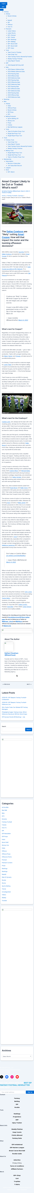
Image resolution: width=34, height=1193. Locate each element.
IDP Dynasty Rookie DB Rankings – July (13, 717)
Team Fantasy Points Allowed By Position (20, 56)
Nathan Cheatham (5, 1072)
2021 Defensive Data (14, 91)
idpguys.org (7, 626)
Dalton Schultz (17, 477)
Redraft (10, 20)
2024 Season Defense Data (16, 69)
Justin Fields (7, 364)
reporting (21, 252)
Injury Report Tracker (14, 61)
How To (10, 27)
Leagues (8, 167)
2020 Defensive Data (14, 97)
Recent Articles (12, 16)
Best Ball (4, 810)
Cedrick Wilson (14, 471)
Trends (4, 889)
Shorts (4, 883)
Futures (10, 125)
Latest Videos (12, 31)
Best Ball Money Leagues (15, 127)
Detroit (10, 356)
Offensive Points (7, 857)
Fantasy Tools (10, 140)
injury (8, 503)
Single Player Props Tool (15, 135)
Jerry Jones (28, 592)
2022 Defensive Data (14, 84)
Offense (10, 24)
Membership (7, 159)
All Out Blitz (5, 807)
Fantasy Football (7, 822)
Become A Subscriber (14, 163)
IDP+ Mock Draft (12, 44)
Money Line (11, 120)
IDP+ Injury (11, 48)
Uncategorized (6, 892)
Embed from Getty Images (8, 202)
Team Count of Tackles (14, 52)
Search (4, 726)
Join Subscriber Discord (15, 165)
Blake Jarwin (21, 503)
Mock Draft (5, 842)
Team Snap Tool (12, 54)
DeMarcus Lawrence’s (8, 545)
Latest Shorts (12, 33)
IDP (9, 22)
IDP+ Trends (11, 37)
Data (7, 67)
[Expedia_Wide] (17, 631)
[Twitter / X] (17, 676)
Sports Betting (6, 886)
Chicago (18, 356)
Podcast (4, 860)
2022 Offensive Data (14, 82)
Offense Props (12, 108)
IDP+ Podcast (12, 35)
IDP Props (11, 112)
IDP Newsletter (6, 833)
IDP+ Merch (11, 172)
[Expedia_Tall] (17, 766)
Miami (6, 356)
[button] (3, 3)
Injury (3, 839)
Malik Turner (24, 488)
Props (9, 123)
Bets (5, 101)
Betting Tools (10, 150)
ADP (7, 63)
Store (7, 170)
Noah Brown (14, 488)
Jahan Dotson (27, 607)
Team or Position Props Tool (16, 157)
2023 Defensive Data (14, 78)
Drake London (23, 604)
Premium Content (7, 862)
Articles (8, 14)
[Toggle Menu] (1, 10)
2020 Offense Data (13, 95)
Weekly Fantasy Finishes (15, 59)
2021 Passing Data (13, 86)
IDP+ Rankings (12, 39)
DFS (9, 114)
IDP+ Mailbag (11, 41)
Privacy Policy (17, 1163)
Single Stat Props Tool (14, 133)
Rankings (6, 99)
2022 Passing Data (13, 80)
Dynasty (4, 819)
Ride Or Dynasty (6, 877)
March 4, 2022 (23, 320)
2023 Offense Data (13, 76)
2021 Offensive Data (14, 88)
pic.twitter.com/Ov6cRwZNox (16, 555)
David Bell (10, 607)
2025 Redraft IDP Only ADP (16, 65)
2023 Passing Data (13, 74)
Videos (4, 895)
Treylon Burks (6, 598)
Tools (7, 50)
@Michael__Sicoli (7, 621)
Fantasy (6, 12)
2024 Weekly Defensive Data (16, 71)
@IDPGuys (19, 621)
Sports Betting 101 (13, 118)
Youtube (4, 900)
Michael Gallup (25, 471)
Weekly (4, 897)
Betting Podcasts (11, 116)
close (15, 536)
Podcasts (8, 29)
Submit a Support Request (10, 1187)
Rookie (4, 880)
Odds (9, 106)
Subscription (9, 161)
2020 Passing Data (13, 93)
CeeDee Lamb (6, 422)
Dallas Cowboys (15, 231)
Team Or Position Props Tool (16, 131)
